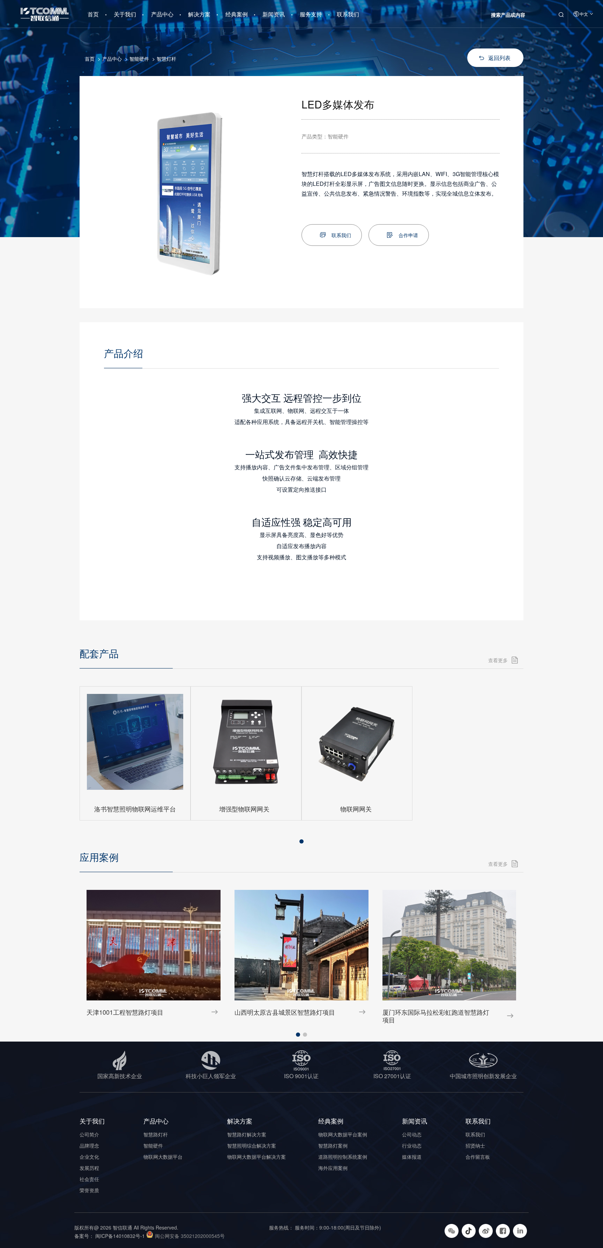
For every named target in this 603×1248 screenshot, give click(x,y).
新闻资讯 (273, 14)
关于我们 (125, 14)
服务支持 (311, 14)
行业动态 (412, 1145)
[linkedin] (521, 1229)
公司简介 (89, 1134)
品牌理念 (89, 1145)
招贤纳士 (475, 1145)
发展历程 (89, 1167)
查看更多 (498, 660)
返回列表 (499, 58)
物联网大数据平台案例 (342, 1134)
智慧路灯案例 (333, 1145)
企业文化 (89, 1156)
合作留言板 (478, 1156)
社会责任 (89, 1178)
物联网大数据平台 (163, 1156)
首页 (93, 11)
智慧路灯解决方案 (246, 1134)
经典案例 (236, 14)
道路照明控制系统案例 (342, 1156)
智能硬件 (139, 58)
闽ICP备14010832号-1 (120, 1235)
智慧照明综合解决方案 (251, 1145)
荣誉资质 (89, 1190)
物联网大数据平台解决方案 (256, 1156)
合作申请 (408, 235)
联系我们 (348, 14)
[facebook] (504, 1229)
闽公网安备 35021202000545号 (190, 1235)
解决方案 (199, 14)
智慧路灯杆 (155, 1134)
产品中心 (162, 14)
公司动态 (412, 1134)
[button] (301, 841)
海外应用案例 (333, 1167)
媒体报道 (412, 1156)
